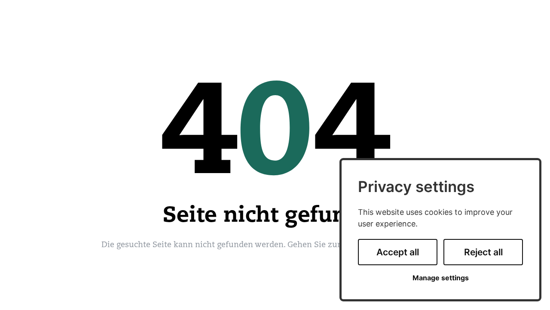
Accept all (397, 252)
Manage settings (440, 278)
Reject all (483, 252)
